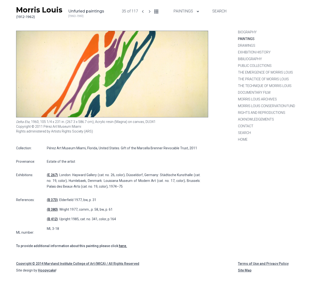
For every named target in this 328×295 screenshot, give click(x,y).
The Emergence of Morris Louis (265, 72)
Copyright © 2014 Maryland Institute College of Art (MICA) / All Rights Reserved (77, 264)
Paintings (184, 11)
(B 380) (52, 209)
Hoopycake (47, 270)
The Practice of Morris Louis (263, 79)
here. (123, 246)
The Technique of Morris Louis (265, 86)
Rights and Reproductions (261, 113)
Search (219, 11)
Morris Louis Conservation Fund (266, 106)
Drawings (246, 45)
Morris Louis (39, 12)
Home (243, 139)
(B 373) (52, 200)
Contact (245, 126)
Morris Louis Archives (257, 99)
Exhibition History (254, 52)
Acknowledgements (256, 119)
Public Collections (255, 66)
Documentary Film (254, 92)
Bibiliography (250, 59)
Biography (247, 32)
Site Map (244, 270)
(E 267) (52, 175)
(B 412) (52, 219)
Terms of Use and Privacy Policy (263, 264)
